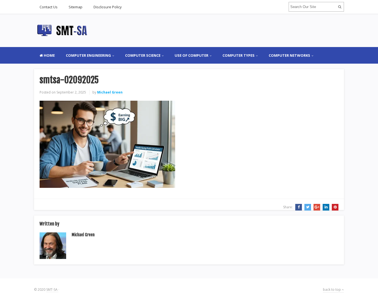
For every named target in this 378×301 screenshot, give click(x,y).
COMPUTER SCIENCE (142, 55)
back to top (332, 289)
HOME (49, 55)
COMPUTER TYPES (238, 55)
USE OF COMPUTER (191, 55)
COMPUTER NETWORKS (289, 55)
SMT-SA (52, 289)
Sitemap (75, 6)
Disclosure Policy (108, 6)
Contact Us (49, 6)
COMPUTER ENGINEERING (88, 55)
